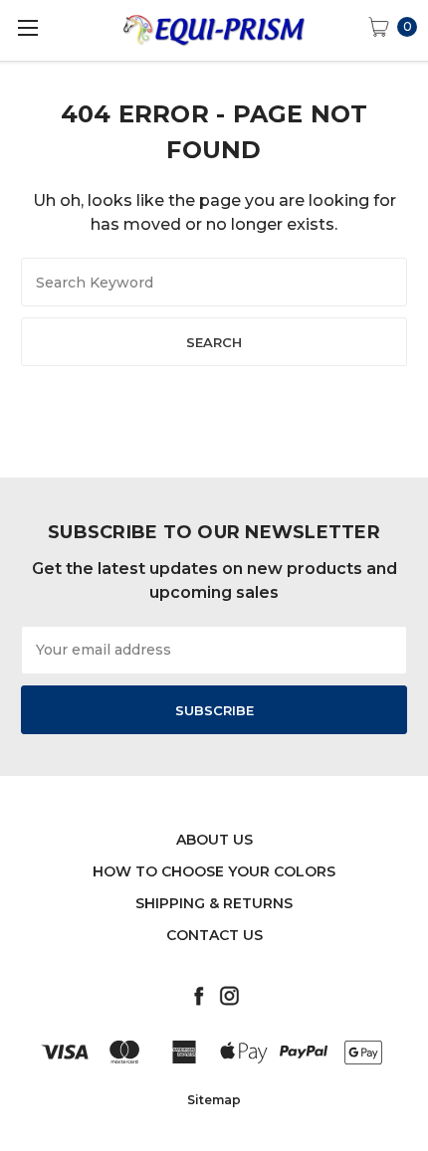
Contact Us (214, 935)
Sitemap (214, 1099)
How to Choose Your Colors (214, 871)
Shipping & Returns (214, 903)
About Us (214, 840)
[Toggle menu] (27, 27)
